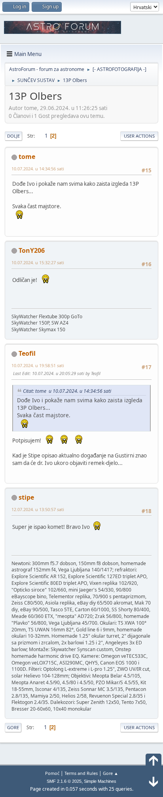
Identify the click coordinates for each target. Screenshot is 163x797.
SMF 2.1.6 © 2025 (64, 781)
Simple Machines (100, 781)
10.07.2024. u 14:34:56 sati (37, 169)
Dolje (13, 136)
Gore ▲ (110, 773)
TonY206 (32, 250)
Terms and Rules (81, 773)
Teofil (27, 353)
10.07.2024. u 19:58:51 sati (37, 365)
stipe (26, 497)
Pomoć (52, 773)
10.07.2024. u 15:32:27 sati (37, 262)
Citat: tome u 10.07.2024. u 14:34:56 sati (67, 391)
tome (27, 156)
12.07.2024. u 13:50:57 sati (37, 509)
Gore (13, 727)
